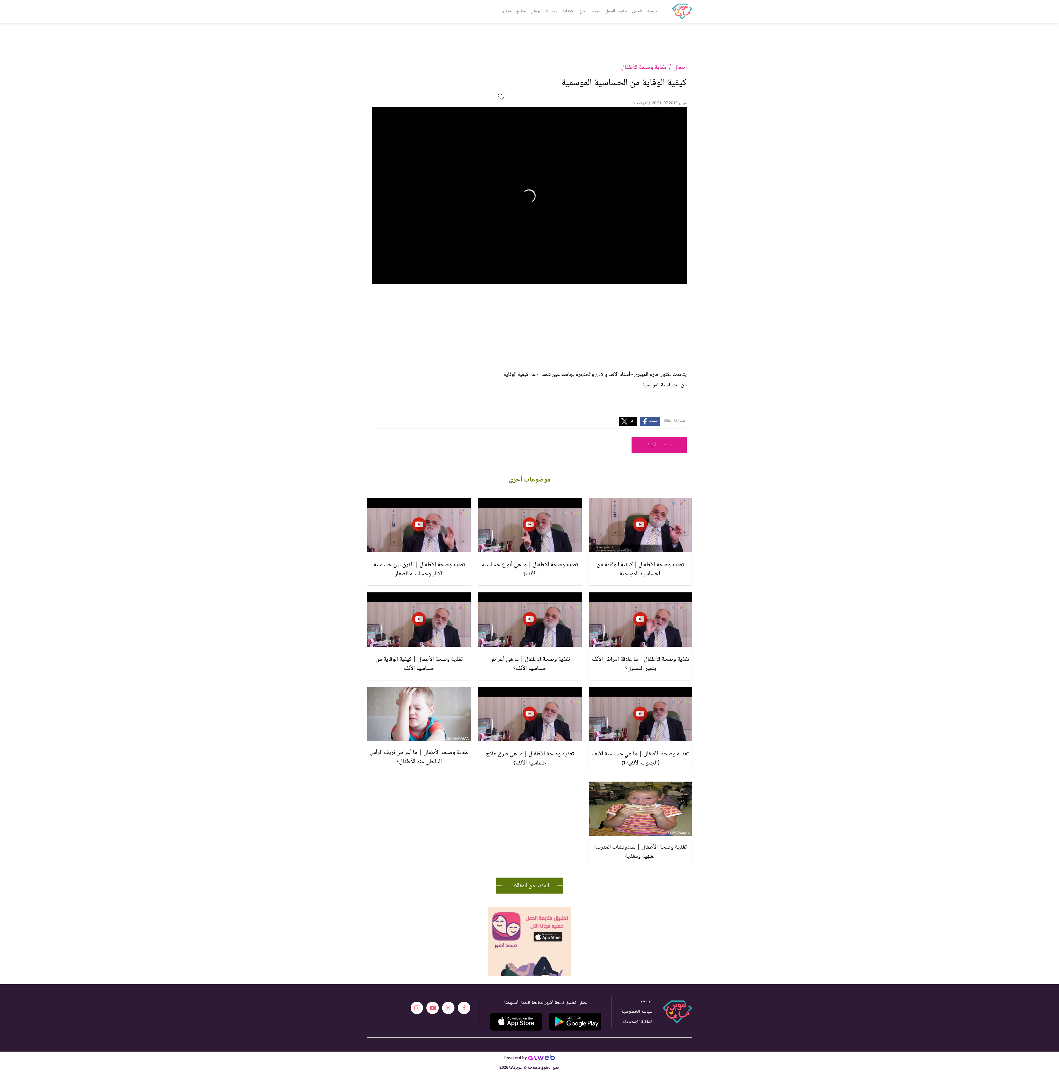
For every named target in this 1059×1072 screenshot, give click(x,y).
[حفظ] (501, 96)
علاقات (568, 11)
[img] (529, 910)
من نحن (646, 1001)
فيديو (506, 11)
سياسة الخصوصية (636, 1011)
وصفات (551, 11)
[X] (448, 1008)
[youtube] (432, 1008)
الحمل (637, 11)
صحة (596, 11)
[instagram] (417, 1008)
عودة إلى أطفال (659, 445)
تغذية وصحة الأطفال (643, 67)
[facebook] (464, 1008)
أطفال (680, 67)
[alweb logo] (541, 1059)
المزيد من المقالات (529, 886)
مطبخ (521, 11)
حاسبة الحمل (616, 11)
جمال (535, 11)
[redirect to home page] (682, 12)
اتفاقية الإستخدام (637, 1022)
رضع (583, 11)
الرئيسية (654, 11)
